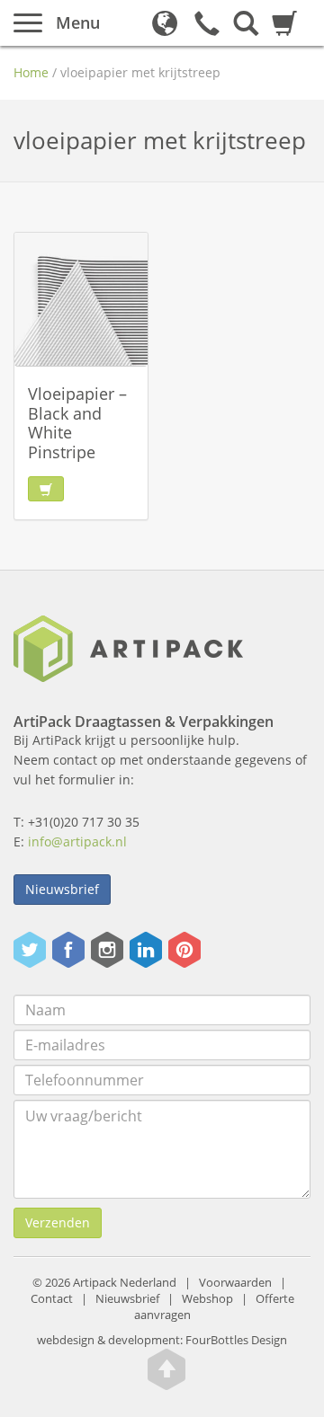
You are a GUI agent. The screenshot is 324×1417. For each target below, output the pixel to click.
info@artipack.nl (77, 841)
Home (31, 72)
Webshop (207, 1298)
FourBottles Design (162, 1340)
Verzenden (57, 1222)
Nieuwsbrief (62, 889)
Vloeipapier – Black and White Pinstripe (77, 423)
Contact (52, 1298)
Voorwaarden (235, 1282)
